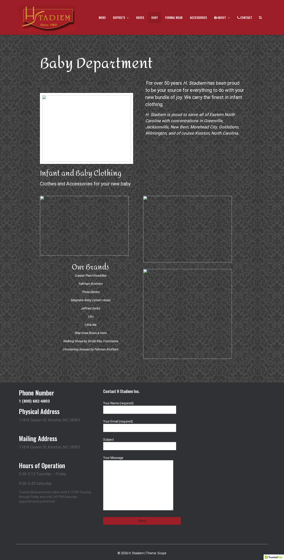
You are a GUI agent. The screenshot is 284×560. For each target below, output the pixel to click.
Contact (246, 17)
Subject (108, 439)
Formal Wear (174, 17)
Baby (154, 17)
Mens (102, 17)
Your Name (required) (118, 403)
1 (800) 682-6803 (34, 401)
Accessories (198, 17)
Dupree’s (119, 17)
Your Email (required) (118, 421)
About (221, 17)
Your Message (113, 458)
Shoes (140, 17)
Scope (162, 553)
